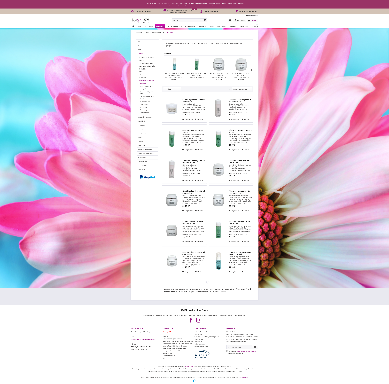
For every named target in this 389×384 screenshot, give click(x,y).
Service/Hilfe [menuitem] (252, 15)
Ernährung (141, 145)
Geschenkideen (143, 162)
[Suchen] (205, 20)
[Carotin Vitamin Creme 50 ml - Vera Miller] (171, 230)
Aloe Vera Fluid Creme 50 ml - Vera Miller (193, 253)
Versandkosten (189, 366)
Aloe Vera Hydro (217, 289)
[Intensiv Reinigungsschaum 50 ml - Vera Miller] (174, 64)
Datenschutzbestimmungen (246, 351)
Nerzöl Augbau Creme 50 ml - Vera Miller (193, 192)
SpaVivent (142, 78)
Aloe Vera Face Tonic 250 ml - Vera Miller (196, 74)
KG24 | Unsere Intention (202, 332)
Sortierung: (226, 89)
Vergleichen (188, 119)
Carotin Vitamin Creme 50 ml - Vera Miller (192, 223)
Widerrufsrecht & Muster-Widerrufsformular (178, 341)
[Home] (133, 26)
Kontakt (165, 336)
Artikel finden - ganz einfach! (172, 339)
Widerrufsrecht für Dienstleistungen (175, 346)
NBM (140, 75)
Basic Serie (143, 83)
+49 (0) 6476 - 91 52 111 (141, 346)
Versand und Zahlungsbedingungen (206, 337)
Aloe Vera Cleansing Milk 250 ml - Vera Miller (240, 101)
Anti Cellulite (143, 107)
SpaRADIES (142, 69)
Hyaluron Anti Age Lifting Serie (147, 92)
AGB (164, 358)
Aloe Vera (167, 289)
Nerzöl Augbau (204, 289)
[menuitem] (189, 20)
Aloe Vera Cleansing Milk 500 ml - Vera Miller (193, 162)
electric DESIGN (243, 377)
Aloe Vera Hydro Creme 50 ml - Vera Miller (219, 74)
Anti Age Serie (144, 89)
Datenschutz (198, 339)
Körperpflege (143, 110)
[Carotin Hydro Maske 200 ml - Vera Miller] (171, 108)
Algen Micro (230, 289)
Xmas (140, 50)
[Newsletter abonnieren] (255, 347)
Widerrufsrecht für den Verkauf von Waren (177, 344)
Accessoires (142, 158)
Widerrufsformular (169, 356)
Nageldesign (142, 121)
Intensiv (223, 292)
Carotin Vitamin (171, 292)
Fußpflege (141, 125)
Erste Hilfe (141, 170)
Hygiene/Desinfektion (145, 149)
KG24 (140, 72)
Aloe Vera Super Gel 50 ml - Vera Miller (241, 74)
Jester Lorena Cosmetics (147, 66)
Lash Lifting (142, 133)
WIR (139, 42)
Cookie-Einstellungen (201, 346)
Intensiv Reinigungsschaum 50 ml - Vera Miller (174, 74)
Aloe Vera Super (187, 291)
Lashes (140, 129)
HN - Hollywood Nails (146, 63)
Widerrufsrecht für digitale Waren (174, 348)
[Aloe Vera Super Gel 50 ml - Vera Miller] (241, 64)
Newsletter (198, 334)
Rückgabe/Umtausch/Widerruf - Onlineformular (173, 352)
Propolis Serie (144, 99)
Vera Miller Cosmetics (146, 81)
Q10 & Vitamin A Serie (146, 86)
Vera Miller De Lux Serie (147, 96)
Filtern (168, 89)
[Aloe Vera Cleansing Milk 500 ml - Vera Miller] (171, 169)
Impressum (198, 341)
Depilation (141, 141)
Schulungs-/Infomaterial (146, 153)
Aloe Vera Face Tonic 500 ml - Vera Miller (240, 131)
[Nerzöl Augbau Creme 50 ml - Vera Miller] (171, 200)
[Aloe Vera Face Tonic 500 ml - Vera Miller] (218, 139)
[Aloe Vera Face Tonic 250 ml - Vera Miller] (196, 64)
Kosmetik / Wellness (145, 117)
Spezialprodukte (144, 112)
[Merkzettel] (230, 20)
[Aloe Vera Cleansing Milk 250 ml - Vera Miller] (218, 108)
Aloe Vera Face (183, 289)
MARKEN (141, 54)
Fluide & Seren (144, 104)
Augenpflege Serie (145, 102)
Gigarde (141, 60)
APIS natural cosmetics (146, 57)
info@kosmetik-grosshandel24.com (143, 339)
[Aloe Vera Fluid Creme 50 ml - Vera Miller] (171, 261)
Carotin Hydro (193, 289)
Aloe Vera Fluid (243, 289)
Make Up (141, 137)
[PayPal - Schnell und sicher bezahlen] (147, 177)
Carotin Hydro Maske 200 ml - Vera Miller (193, 101)
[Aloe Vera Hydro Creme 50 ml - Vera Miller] (218, 64)
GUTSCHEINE (142, 166)
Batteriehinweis (199, 344)
